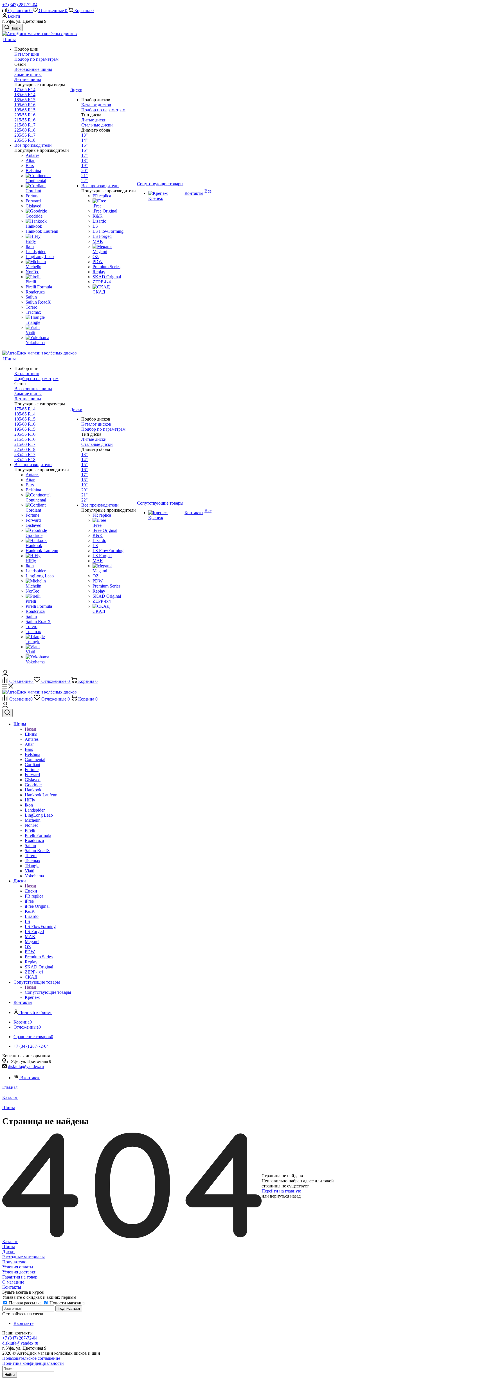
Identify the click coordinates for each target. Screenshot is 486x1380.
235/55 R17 (24, 135)
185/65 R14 (24, 94)
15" (84, 145)
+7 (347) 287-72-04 (19, 4)
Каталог (10, 1241)
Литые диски (94, 120)
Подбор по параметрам (36, 59)
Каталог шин (26, 54)
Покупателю (14, 1261)
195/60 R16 (24, 104)
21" (84, 175)
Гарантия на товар (19, 1277)
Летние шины (27, 79)
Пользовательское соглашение (31, 1358)
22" (84, 180)
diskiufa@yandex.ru (26, 1066)
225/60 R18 (24, 130)
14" (84, 140)
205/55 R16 (24, 114)
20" (84, 170)
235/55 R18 (24, 140)
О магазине (13, 1282)
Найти (9, 1375)
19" (84, 165)
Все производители (33, 145)
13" (84, 135)
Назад (30, 729)
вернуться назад (285, 1196)
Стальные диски (97, 125)
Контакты (11, 1287)
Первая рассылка (25, 1302)
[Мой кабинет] (5, 674)
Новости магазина (66, 1302)
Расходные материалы (23, 1256)
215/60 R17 (24, 125)
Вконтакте (30, 1077)
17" (84, 155)
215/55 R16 (24, 120)
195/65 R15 (24, 109)
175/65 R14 (24, 89)
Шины (31, 734)
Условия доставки (19, 1272)
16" (84, 150)
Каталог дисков (96, 104)
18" (84, 160)
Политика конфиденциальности (33, 1363)
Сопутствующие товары (48, 992)
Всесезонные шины (33, 69)
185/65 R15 (24, 99)
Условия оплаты (17, 1266)
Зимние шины (28, 74)
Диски (31, 891)
